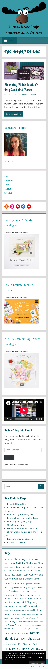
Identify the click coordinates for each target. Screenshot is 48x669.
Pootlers (26, 618)
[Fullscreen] (40, 419)
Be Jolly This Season (16, 542)
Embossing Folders (11, 587)
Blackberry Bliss (34, 563)
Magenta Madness (9, 606)
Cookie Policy (8, 659)
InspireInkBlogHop (26, 602)
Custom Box (36, 574)
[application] (24, 410)
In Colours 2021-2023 (19, 598)
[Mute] (37, 419)
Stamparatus (24, 633)
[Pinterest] (18, 206)
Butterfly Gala (23, 567)
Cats (33, 567)
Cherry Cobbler (15, 570)
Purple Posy (28, 622)
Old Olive (38, 614)
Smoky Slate (28, 629)
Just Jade (39, 602)
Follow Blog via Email (18, 430)
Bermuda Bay (10, 563)
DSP (22, 583)
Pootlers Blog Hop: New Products (22, 518)
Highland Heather (24, 595)
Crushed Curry (22, 575)
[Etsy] (6, 206)
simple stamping (19, 629)
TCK (20, 644)
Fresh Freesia (14, 591)
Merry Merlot (20, 606)
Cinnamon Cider (10, 575)
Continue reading (13, 114)
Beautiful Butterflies (16, 504)
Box (17, 567)
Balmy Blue (33, 559)
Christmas (38, 571)
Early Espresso (28, 584)
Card (30, 567)
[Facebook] (23, 206)
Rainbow (36, 622)
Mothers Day (29, 610)
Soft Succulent (15, 633)
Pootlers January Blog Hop (19, 521)
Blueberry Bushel (9, 567)
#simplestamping (14, 559)
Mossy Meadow (19, 610)
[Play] (7, 419)
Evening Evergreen (28, 587)
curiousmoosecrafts (28, 94)
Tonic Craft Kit (20, 648)
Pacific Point (8, 618)
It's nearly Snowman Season (20, 538)
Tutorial (34, 648)
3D (27, 559)
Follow (9, 457)
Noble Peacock (15, 614)
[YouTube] (29, 206)
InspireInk (9, 602)
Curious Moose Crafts (24, 27)
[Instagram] (12, 206)
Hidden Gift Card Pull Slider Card (22, 528)
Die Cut (15, 583)
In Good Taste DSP (36, 599)
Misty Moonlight (32, 606)
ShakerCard (8, 629)
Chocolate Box (29, 571)
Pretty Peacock (16, 621)
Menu (11, 40)
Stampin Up (23, 638)
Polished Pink (17, 618)
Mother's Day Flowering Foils (20, 514)
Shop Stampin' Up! (15, 525)
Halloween (26, 591)
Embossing (36, 584)
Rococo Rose (13, 625)
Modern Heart (8, 610)
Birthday (20, 563)
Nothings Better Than (28, 614)
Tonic (7, 648)
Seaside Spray (36, 625)
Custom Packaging (14, 578)
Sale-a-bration (25, 625)
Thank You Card (30, 644)
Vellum (40, 649)
